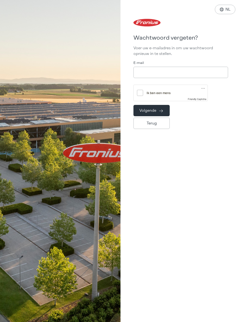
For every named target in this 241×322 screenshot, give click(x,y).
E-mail (138, 63)
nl (225, 9)
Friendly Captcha (197, 99)
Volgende (151, 110)
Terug (152, 123)
